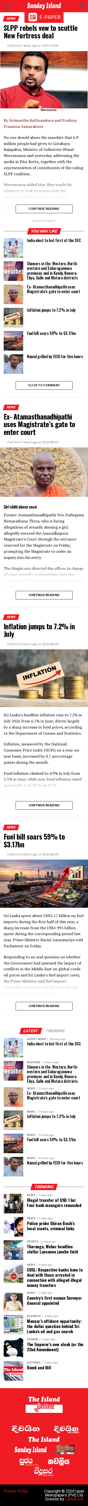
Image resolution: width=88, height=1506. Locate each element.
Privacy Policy (16, 1491)
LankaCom (74, 1499)
